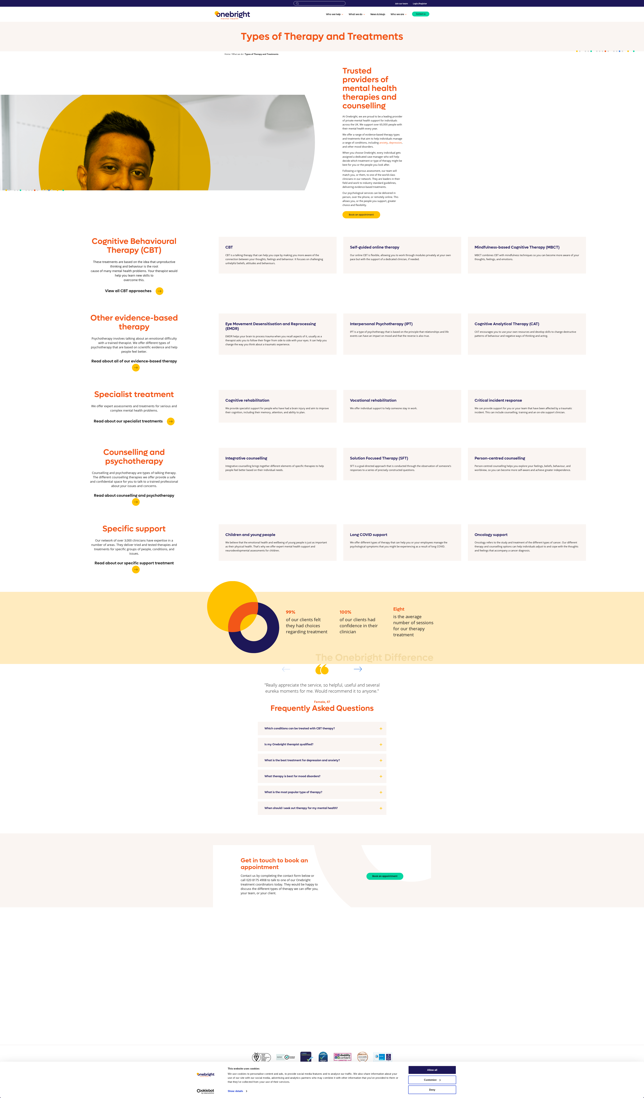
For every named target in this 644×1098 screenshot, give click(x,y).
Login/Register (420, 3)
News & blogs (377, 14)
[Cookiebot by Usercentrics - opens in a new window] (205, 1091)
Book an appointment (361, 214)
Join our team (401, 3)
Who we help (333, 14)
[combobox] (319, 3)
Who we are (397, 14)
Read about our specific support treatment (134, 563)
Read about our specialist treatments (129, 421)
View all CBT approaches (128, 290)
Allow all (432, 1069)
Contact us (420, 14)
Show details (235, 1091)
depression (395, 142)
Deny (432, 1089)
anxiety (383, 142)
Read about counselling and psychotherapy (134, 495)
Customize (430, 1079)
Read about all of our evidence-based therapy (134, 361)
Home (228, 54)
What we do (355, 14)
